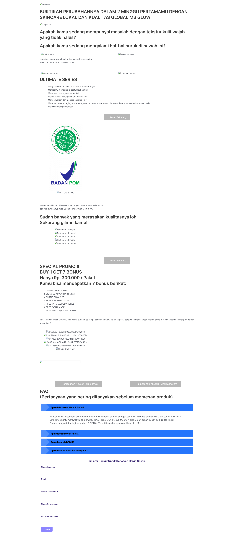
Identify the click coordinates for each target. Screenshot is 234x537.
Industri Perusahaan (50, 516)
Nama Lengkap (48, 467)
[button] (117, 196)
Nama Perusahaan (49, 504)
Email (43, 479)
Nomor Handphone (49, 491)
